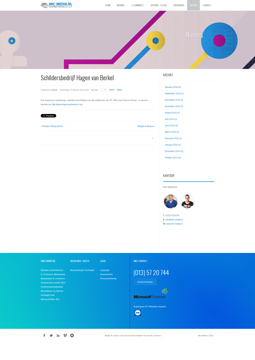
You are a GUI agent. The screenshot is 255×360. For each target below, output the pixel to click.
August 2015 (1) (172, 113)
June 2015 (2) (171, 125)
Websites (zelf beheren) (52, 270)
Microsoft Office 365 (50, 299)
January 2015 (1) (173, 145)
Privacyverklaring (108, 278)
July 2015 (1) (171, 119)
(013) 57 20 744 (151, 272)
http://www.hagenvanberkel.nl (65, 104)
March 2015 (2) (172, 132)
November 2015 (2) (174, 106)
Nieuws (193, 5)
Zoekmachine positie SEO (53, 283)
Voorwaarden (106, 274)
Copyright (104, 270)
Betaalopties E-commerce (53, 278)
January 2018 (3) (173, 87)
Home (107, 5)
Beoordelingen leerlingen (82, 270)
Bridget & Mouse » (146, 126)
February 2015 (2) (173, 138)
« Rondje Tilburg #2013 (52, 126)
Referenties (179, 5)
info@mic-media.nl (174, 219)
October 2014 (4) (173, 157)
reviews (167, 336)
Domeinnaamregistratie (52, 287)
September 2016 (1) (174, 93)
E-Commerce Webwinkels (53, 274)
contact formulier (145, 282)
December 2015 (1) (174, 100)
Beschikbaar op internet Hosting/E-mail (52, 293)
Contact (207, 5)
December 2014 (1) (174, 151)
